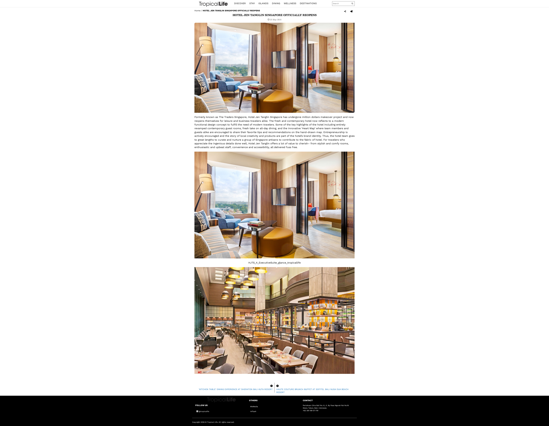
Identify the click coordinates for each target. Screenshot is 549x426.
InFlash (253, 411)
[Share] (345, 11)
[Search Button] (352, 3)
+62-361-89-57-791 (310, 411)
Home (197, 10)
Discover (240, 3)
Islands (263, 3)
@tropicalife (203, 411)
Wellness (290, 3)
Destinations (308, 3)
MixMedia (254, 407)
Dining (276, 3)
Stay (252, 3)
